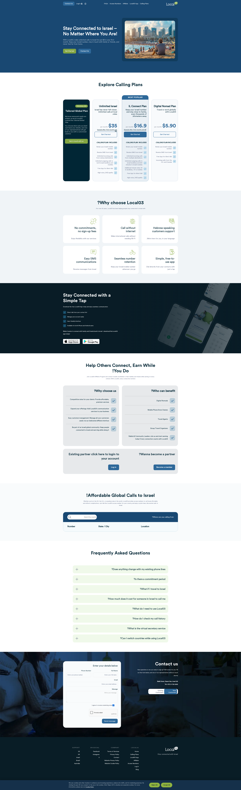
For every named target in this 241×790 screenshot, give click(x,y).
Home (137, 751)
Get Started (69, 51)
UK (79, 754)
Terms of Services (113, 751)
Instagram (96, 754)
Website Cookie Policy (112, 763)
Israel (78, 757)
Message (115, 689)
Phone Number (86, 670)
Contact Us (69, 3)
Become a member (164, 467)
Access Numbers (115, 3)
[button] (85, 3)
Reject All (154, 785)
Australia (77, 763)
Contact (116, 757)
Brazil (78, 760)
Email (116, 680)
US (79, 751)
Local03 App (134, 3)
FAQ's (106, 3)
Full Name (114, 670)
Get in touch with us (76, 141)
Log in (113, 467)
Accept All (166, 785)
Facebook (96, 751)
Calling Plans (144, 3)
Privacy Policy (114, 754)
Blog (137, 769)
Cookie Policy (89, 787)
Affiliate (125, 3)
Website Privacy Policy (111, 760)
